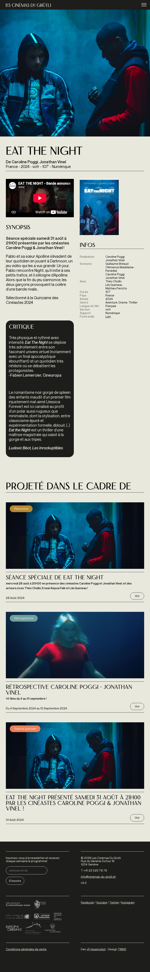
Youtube (101, 902)
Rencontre (21, 508)
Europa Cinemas (13, 928)
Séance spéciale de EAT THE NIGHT (55, 578)
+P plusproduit (96, 949)
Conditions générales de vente (26, 949)
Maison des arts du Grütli (58, 916)
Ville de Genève (18, 916)
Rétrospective (23, 618)
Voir (137, 596)
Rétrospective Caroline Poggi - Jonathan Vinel (69, 690)
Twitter (114, 902)
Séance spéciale (25, 728)
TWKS (122, 949)
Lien (108, 316)
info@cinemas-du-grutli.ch (98, 876)
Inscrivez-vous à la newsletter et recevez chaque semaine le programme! (33, 859)
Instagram (128, 902)
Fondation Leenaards (53, 928)
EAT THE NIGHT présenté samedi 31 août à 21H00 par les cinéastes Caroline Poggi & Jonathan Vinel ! (73, 803)
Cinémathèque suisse (18, 905)
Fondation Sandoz (33, 928)
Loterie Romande (42, 916)
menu (144, 4)
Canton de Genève (40, 905)
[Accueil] (28, 5)
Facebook (87, 902)
